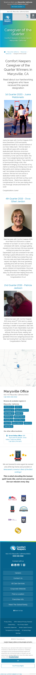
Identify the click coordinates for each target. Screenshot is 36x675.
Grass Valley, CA (19, 420)
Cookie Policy (11, 624)
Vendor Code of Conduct (25, 627)
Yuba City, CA (8, 426)
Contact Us (18, 578)
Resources (23, 52)
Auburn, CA (28, 423)
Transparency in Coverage (12, 630)
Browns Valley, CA (17, 423)
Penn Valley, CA (9, 413)
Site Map (18, 633)
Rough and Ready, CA (22, 410)
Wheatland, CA (9, 407)
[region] (18, 658)
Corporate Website (18, 589)
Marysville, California (13, 52)
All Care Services (18, 583)
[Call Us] (27, 16)
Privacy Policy (8, 621)
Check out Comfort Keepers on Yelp (11, 674)
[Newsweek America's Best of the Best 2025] (12, 512)
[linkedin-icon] (15, 565)
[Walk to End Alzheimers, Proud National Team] (12, 520)
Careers (18, 573)
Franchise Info (18, 599)
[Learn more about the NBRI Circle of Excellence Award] (18, 533)
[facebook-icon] (12, 565)
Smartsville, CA (9, 410)
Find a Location (18, 594)
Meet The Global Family (18, 605)
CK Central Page (26, 630)
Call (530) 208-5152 (10, 397)
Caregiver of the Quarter (19, 53)
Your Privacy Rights (22, 624)
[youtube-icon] (18, 565)
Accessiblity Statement (10, 627)
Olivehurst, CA (9, 416)
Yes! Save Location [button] (17, 6)
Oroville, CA (19, 413)
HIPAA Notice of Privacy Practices (23, 621)
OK (18, 660)
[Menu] (33, 16)
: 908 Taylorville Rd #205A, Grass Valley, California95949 (16, 438)
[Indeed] (21, 565)
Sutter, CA (18, 407)
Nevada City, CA (19, 416)
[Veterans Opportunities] (12, 501)
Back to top (19, 610)
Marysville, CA (9, 420)
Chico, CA (7, 423)
